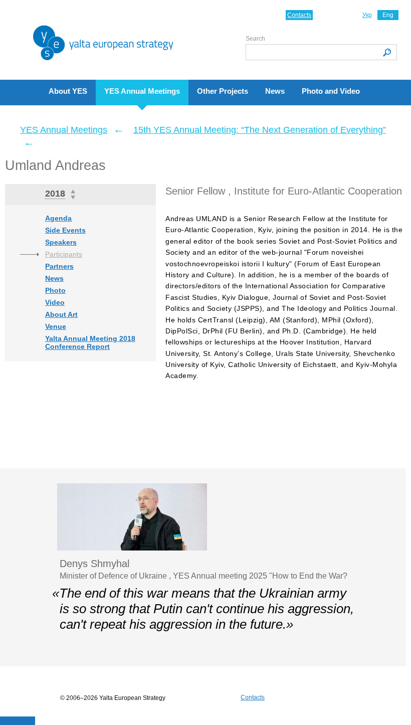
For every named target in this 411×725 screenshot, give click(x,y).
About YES (68, 91)
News (275, 91)
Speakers (61, 242)
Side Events (65, 230)
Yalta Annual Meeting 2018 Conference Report (90, 342)
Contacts (299, 15)
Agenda (58, 218)
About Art (61, 314)
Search (255, 38)
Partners (59, 266)
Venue (55, 326)
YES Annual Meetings (142, 91)
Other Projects (222, 91)
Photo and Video (331, 91)
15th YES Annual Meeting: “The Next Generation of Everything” (259, 130)
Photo (55, 290)
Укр (367, 15)
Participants (63, 254)
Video (55, 302)
